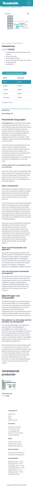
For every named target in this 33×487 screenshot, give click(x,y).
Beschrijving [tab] (5, 110)
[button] (28, 13)
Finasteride (25, 125)
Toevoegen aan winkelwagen (14, 73)
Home (3, 43)
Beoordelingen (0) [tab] (7, 113)
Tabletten (9, 43)
